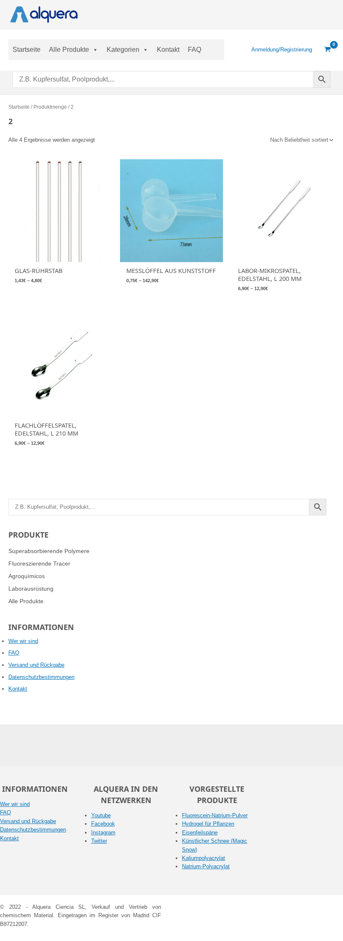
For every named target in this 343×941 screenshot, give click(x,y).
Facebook (103, 824)
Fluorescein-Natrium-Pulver (215, 815)
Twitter (99, 841)
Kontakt (168, 49)
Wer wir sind (23, 641)
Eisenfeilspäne (200, 832)
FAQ (194, 49)
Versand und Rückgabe (36, 665)
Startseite (27, 49)
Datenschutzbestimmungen (41, 677)
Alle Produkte (69, 49)
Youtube (101, 815)
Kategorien (123, 49)
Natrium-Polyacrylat (206, 866)
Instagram (103, 832)
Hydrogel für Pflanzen (208, 824)
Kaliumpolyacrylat (203, 858)
